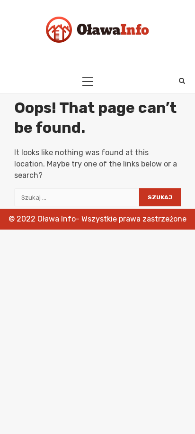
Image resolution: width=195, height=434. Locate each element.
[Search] (182, 81)
